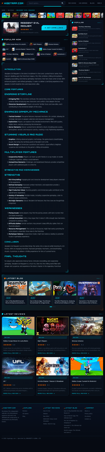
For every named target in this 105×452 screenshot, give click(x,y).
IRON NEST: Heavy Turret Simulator (50, 420)
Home (3, 10)
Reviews (72, 3)
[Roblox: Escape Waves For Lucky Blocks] (6, 15)
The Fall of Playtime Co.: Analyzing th (71, 422)
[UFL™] (33, 15)
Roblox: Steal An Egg (49, 424)
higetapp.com (14, 3)
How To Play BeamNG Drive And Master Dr (73, 412)
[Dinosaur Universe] (24, 15)
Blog (92, 3)
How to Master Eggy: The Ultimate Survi (71, 417)
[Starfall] (96, 15)
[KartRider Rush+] (69, 15)
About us (87, 411)
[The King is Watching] (60, 15)
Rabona (45, 414)
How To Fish (46, 411)
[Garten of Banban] (78, 15)
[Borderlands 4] (87, 15)
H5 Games (83, 3)
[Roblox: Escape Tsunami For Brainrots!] (51, 15)
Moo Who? (46, 416)
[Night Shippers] (15, 15)
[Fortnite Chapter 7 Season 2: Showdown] (42, 15)
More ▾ (99, 3)
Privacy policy (88, 414)
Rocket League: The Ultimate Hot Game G (72, 431)
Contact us (88, 419)
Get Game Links (55, 28)
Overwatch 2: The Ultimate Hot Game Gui (72, 427)
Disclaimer (88, 416)
